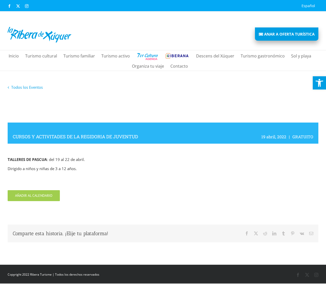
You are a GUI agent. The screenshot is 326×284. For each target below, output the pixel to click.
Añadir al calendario (33, 195)
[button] (319, 82)
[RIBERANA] (147, 55)
